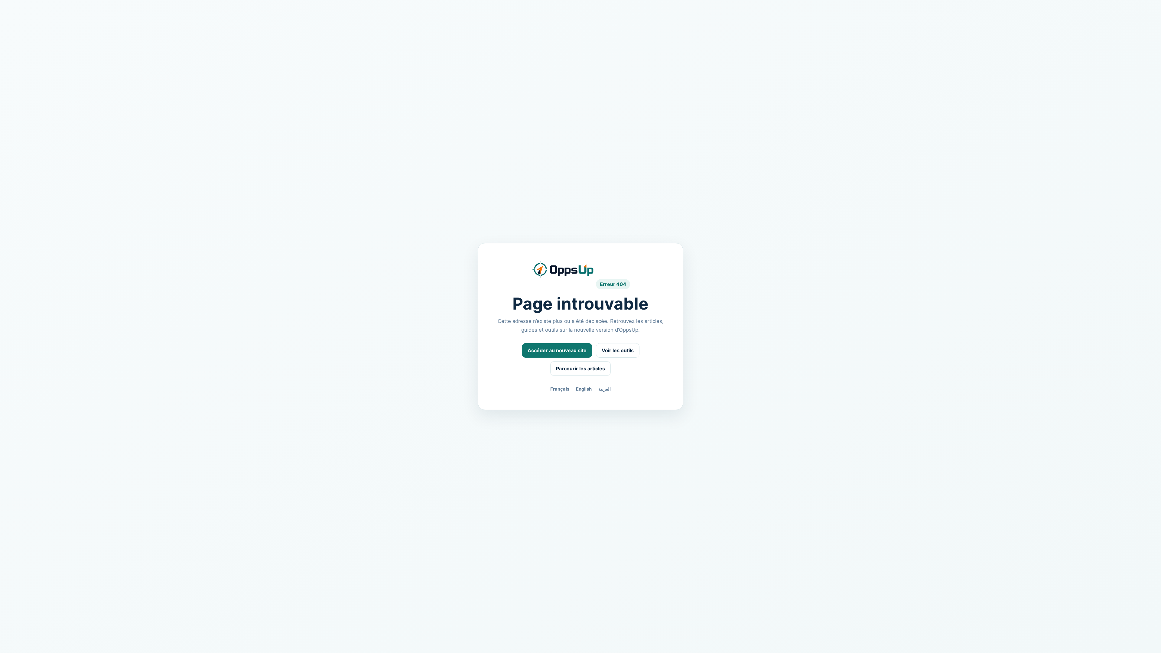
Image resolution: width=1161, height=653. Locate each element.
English (584, 389)
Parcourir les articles (580, 368)
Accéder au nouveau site (557, 350)
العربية (604, 389)
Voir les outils (618, 350)
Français (559, 389)
